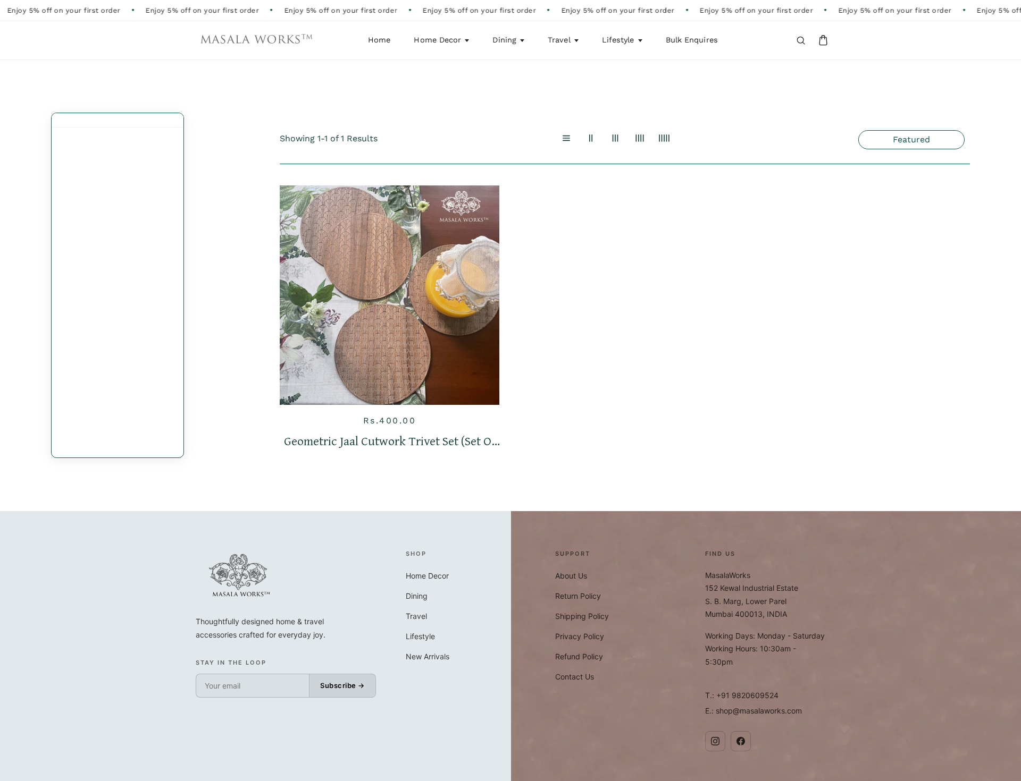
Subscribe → (342, 685)
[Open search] (800, 40)
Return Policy (578, 595)
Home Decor (437, 40)
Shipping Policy (582, 616)
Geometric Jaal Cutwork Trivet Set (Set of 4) (389, 441)
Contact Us (574, 676)
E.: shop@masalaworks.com (753, 710)
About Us (571, 575)
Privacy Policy (579, 636)
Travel (559, 40)
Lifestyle (618, 40)
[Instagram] (715, 741)
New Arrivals (427, 656)
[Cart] (823, 40)
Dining (504, 40)
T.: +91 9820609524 (742, 695)
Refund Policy (579, 656)
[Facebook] (741, 741)
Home (379, 40)
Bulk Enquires (692, 40)
